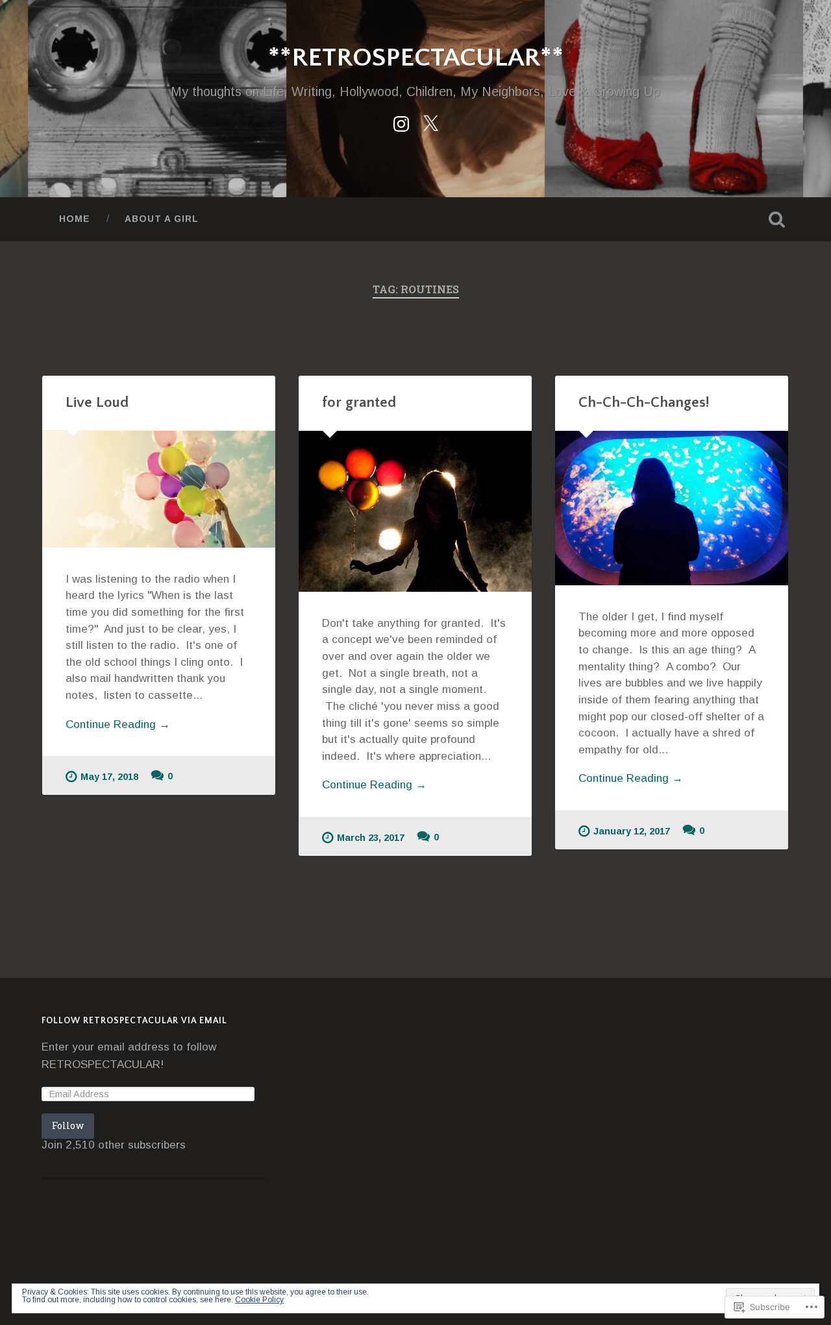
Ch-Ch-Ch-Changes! (643, 403)
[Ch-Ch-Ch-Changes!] (671, 508)
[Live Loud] (158, 489)
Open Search (776, 219)
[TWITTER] (430, 122)
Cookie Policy (259, 1299)
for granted (359, 403)
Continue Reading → (118, 724)
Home (74, 219)
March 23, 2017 (370, 838)
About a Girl (162, 219)
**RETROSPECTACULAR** (416, 58)
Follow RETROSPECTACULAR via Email (134, 1021)
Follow (68, 1125)
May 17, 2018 (109, 777)
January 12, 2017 (631, 831)
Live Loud (97, 403)
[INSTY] (401, 122)
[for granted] (415, 511)
